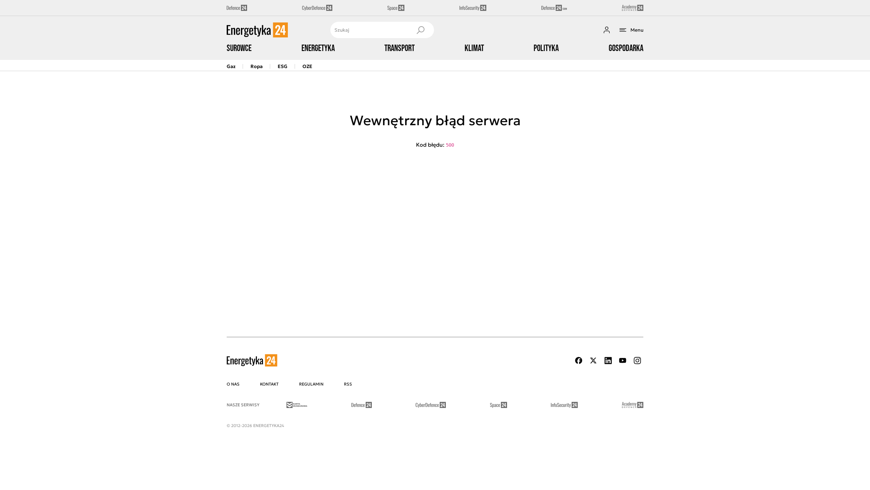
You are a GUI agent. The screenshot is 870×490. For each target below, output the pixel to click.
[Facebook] (579, 360)
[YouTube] (622, 360)
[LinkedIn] (608, 360)
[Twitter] (593, 360)
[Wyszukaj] (420, 30)
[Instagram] (637, 360)
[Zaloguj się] (607, 29)
